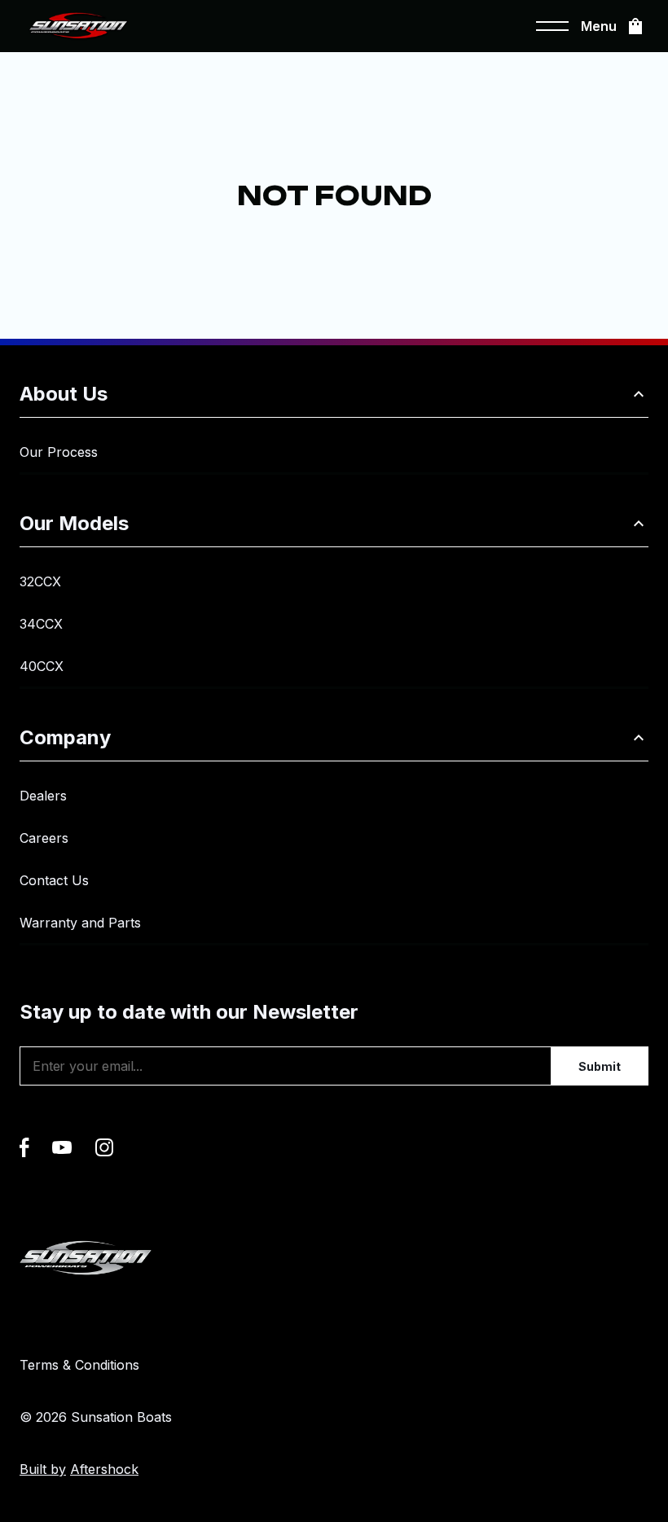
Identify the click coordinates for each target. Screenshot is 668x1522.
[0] (635, 26)
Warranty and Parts (80, 923)
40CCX (42, 666)
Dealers (43, 795)
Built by (79, 1469)
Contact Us (54, 880)
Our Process (59, 452)
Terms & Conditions (79, 1365)
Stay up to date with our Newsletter (189, 1012)
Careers (44, 838)
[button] (334, 394)
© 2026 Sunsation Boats (96, 1417)
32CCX (40, 581)
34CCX (41, 624)
